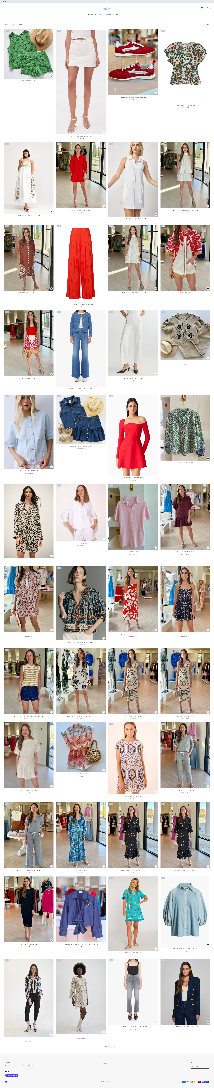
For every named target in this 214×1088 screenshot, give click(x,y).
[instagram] (5, 1)
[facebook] (3, 1)
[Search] (4, 8)
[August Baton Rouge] (107, 8)
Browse (7, 24)
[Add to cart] (51, 76)
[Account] (207, 8)
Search (105, 1063)
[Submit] (206, 1066)
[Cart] (210, 8)
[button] (205, 24)
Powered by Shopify (107, 1081)
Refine (21, 24)
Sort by (14, 24)
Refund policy (107, 1065)
